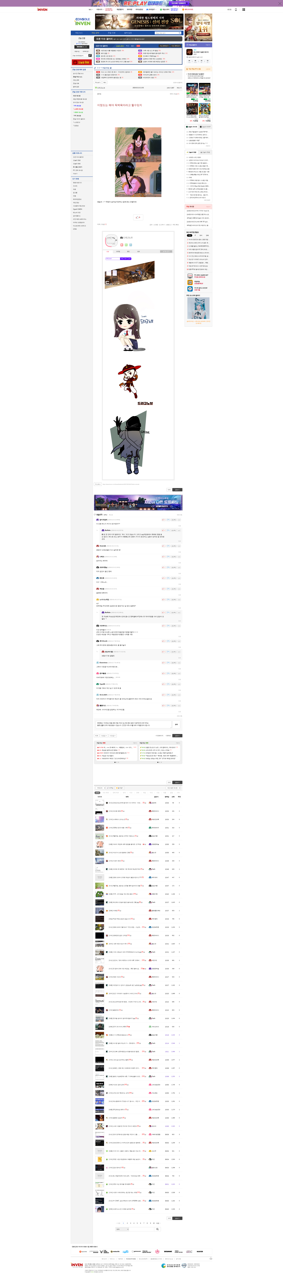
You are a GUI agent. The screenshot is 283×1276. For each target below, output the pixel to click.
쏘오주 (154, 1151)
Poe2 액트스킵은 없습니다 (119, 919)
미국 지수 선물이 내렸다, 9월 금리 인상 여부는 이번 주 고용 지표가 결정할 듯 (136, 1151)
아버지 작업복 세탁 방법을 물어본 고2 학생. (125, 844)
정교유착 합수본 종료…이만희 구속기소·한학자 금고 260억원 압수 (132, 1002)
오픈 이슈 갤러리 (78, 157)
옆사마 (154, 1126)
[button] (116, 762)
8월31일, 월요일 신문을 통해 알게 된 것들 (124, 886)
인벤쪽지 (121, 245)
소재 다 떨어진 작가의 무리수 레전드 (123, 1126)
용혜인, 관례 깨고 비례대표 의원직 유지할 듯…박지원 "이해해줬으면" (133, 1068)
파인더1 (154, 960)
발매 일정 (76, 86)
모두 (125, 258)
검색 (90, 55)
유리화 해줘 (115, 811)
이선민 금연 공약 (116, 1085)
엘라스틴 (155, 1167)
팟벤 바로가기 (77, 182)
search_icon (179, 33)
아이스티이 (155, 1026)
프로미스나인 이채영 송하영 (120, 1209)
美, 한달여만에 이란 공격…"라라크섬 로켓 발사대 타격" (129, 1176)
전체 (97, 792)
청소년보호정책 (143, 1259)
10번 (122, 258)
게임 (144, 792)
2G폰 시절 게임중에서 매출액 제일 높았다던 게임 (127, 1159)
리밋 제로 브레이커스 (79, 219)
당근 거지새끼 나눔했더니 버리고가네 (123, 993)
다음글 (103, 736)
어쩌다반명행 (156, 1134)
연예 (116, 792)
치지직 (75, 186)
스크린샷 (76, 122)
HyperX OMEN (77, 209)
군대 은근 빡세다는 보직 (119, 1093)
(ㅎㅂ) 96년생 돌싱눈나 (118, 1035)
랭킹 (128, 251)
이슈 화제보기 (176, 46)
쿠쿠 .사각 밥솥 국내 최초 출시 (121, 894)
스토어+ (208, 69)
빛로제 (154, 803)
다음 (157, 1223)
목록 (171, 94)
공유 (151, 224)
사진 (158, 792)
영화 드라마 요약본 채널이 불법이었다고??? (125, 877)
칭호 (138, 251)
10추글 (111, 788)
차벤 (74, 189)
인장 (108, 251)
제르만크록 (155, 819)
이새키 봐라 (115, 861)
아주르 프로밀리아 (79, 222)
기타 (178, 792)
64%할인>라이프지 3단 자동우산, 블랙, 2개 (198, 225)
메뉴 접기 (166, 251)
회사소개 (104, 1259)
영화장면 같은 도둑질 (118, 935)
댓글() (176, 94)
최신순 (111, 515)
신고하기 (162, 224)
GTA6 (74, 229)
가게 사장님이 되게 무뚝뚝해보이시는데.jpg (125, 952)
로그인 (229, 9)
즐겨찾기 (120, 788)
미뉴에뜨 (155, 1093)
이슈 (106, 792)
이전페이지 (159, 735)
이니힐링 (126, 245)
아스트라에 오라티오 (79, 226)
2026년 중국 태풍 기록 (118, 828)
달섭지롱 (155, 836)
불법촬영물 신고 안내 (156, 1259)
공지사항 (178, 1259)
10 (154, 1223)
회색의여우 (155, 828)
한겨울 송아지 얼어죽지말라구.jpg (122, 1018)
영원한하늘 (155, 844)
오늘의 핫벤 (76, 160)
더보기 (130, 245)
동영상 (76, 125)
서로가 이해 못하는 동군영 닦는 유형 (123, 1192)
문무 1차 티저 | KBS (117, 1026)
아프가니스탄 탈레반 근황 (119, 852)
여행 (74, 196)
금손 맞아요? (115, 1167)
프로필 (118, 251)
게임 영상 (76, 202)
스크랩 (156, 224)
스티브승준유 (156, 1085)
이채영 (113, 910)
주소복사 (97, 484)
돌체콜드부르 (156, 910)
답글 (179, 525)
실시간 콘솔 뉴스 (78, 73)
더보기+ (135, 743)
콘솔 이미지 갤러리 (79, 119)
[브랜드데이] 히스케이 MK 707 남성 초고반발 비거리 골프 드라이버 (198, 222)
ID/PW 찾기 (86, 51)
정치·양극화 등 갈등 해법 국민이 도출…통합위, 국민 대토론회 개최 (132, 1134)
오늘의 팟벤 (76, 163)
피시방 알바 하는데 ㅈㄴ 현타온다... (122, 1043)
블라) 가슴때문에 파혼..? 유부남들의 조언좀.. (125, 1076)
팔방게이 (114, 1010)
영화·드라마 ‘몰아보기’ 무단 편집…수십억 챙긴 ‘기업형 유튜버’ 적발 (133, 927)
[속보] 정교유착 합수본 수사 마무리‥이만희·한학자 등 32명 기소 (132, 803)
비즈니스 (112, 1259)
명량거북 (155, 894)
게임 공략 (76, 80)
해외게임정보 (77, 199)
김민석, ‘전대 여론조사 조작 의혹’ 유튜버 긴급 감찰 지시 (129, 960)
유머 (124, 792)
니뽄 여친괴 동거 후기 (118, 944)
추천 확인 (176, 224)
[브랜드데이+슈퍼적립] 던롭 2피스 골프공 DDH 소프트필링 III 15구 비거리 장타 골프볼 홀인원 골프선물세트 (198, 214)
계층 (164, 792)
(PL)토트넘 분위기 (117, 1109)
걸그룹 (75, 192)
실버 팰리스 (76, 216)
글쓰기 (177, 782)
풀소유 (154, 852)
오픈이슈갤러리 (177, 82)
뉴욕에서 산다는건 (117, 819)
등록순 (105, 515)
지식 (151, 792)
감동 (171, 792)
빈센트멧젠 (155, 927)
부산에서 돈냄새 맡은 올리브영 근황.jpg (124, 902)
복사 (104, 82)
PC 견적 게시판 (78, 170)
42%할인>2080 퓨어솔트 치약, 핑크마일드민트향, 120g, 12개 (198, 218)
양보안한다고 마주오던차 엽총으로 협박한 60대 (126, 1143)
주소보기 (97, 82)
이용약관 (120, 1259)
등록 (176, 724)
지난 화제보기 (164, 46)
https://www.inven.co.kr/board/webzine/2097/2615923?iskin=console (121, 484)
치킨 (153, 1159)
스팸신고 (169, 224)
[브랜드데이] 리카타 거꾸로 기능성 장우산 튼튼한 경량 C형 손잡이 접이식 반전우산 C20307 (198, 211)
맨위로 (168, 735)
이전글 (112, 736)
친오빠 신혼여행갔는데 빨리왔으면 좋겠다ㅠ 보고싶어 (128, 1051)
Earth (153, 869)
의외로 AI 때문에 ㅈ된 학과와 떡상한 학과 (124, 869)
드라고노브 (101, 88)
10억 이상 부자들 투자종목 (119, 1184)
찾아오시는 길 (169, 1259)
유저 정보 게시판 (78, 102)
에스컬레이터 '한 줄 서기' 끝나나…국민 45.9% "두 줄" (128, 1101)
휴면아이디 (155, 811)
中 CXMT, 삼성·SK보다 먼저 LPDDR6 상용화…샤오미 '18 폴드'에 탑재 (133, 1201)
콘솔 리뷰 (76, 83)
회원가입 (77, 51)
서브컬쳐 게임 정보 (79, 206)
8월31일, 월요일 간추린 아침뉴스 (121, 836)
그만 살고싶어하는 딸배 (118, 1060)
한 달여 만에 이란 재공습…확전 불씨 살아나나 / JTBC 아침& (130, 968)
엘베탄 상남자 (115, 1118)
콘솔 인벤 (81, 38)
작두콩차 (155, 919)
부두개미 (155, 877)
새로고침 (179, 515)
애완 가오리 (115, 977)
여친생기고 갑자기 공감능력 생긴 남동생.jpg (125, 985)
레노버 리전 (76, 212)
